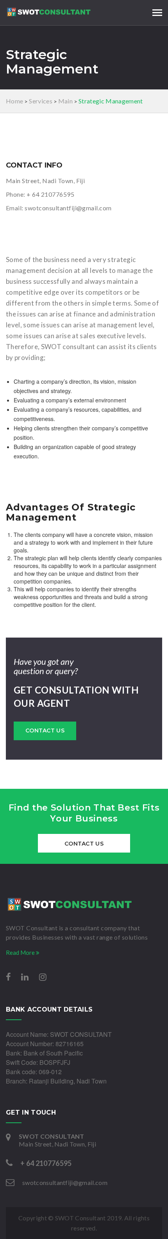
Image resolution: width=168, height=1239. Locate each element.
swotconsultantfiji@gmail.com (68, 207)
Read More (21, 952)
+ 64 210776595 (50, 194)
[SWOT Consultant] (84, 904)
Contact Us (44, 730)
